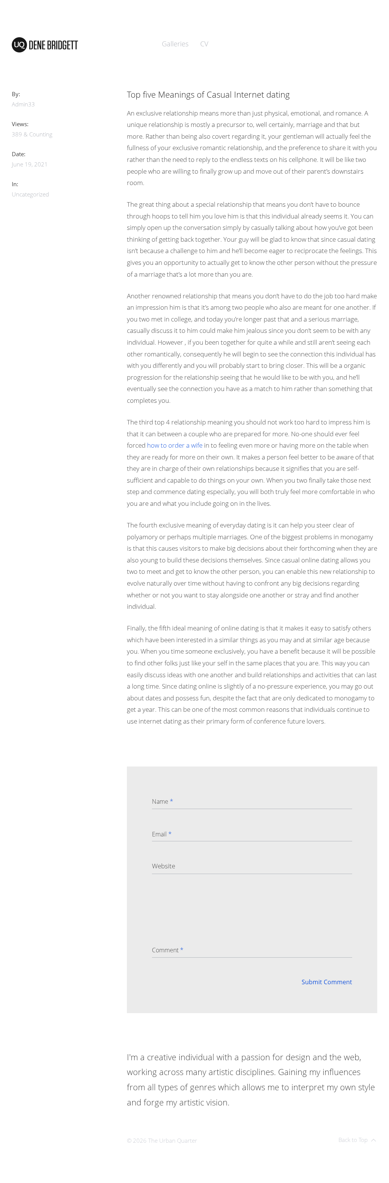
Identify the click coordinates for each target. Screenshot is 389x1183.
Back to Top (353, 1139)
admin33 (23, 104)
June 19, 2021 (30, 164)
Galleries (175, 43)
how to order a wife (174, 445)
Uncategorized (30, 194)
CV (204, 43)
